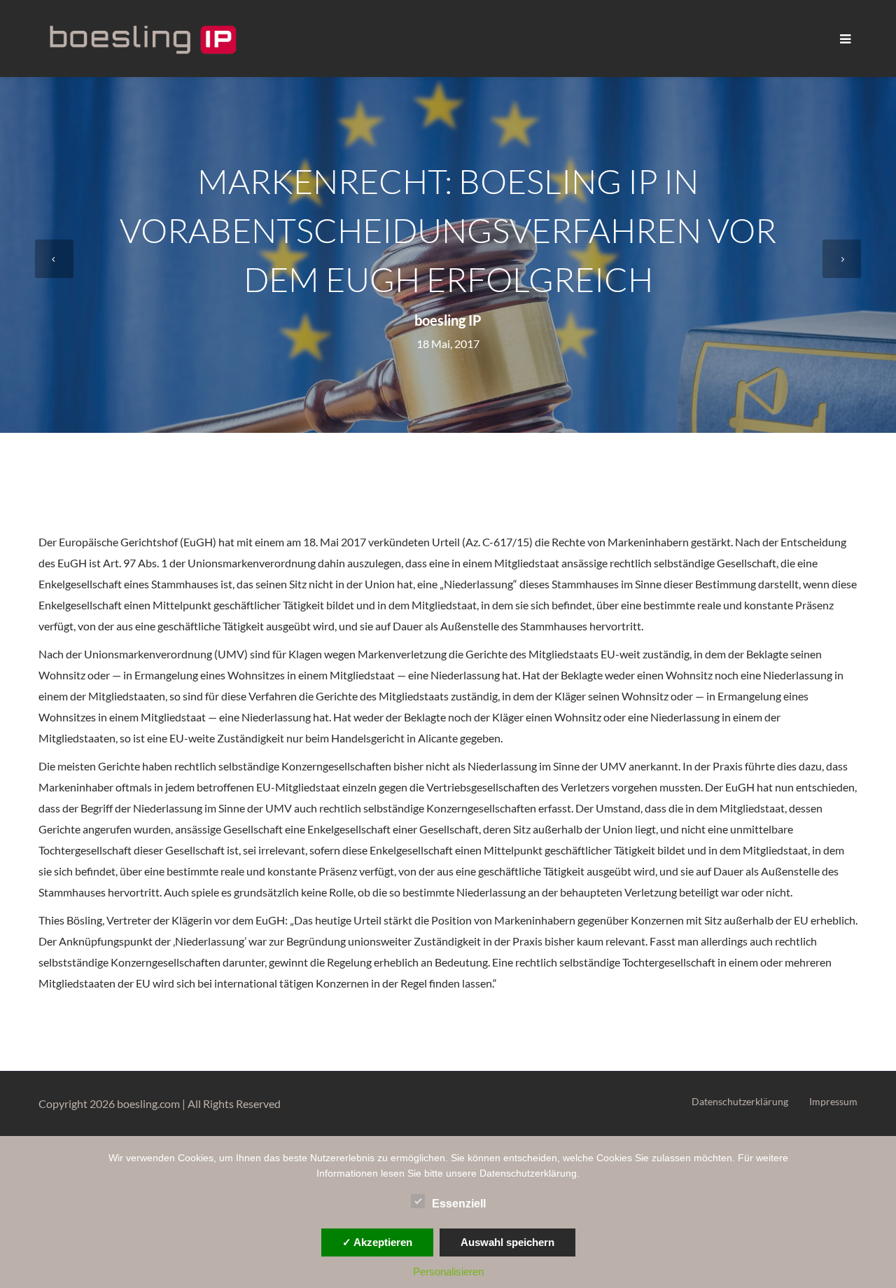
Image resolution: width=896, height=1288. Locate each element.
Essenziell (459, 1204)
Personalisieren (448, 1271)
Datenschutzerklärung (740, 1101)
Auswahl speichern (507, 1242)
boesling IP (448, 320)
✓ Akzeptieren (377, 1242)
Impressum (833, 1101)
